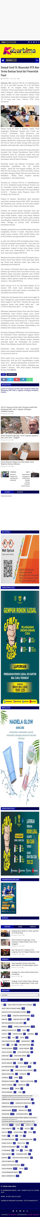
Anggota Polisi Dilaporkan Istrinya (14, 1012)
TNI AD (21, 1168)
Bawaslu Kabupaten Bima (22, 1026)
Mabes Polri (6, 1070)
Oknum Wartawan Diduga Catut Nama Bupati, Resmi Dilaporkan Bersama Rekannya (17, 463)
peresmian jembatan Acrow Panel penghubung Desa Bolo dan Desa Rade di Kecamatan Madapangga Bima (18, 1122)
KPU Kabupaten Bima (8, 1066)
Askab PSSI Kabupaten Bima (21, 1015)
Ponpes (4, 1136)
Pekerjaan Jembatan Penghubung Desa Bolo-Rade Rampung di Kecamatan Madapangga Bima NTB (17, 1096)
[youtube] (34, 42)
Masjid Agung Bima (8, 1074)
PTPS (17, 1150)
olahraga (5, 1077)
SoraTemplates (12, 1214)
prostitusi (21, 1143)
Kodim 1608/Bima (7, 1063)
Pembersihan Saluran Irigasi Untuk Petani (16, 1099)
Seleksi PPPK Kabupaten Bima (11, 1165)
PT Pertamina (6, 1150)
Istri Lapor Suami (23, 1052)
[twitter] (31, 42)
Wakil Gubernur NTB (8, 1176)
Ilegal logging (7, 1052)
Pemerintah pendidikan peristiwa (13, 1106)
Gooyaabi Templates (33, 1214)
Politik (4, 1132)
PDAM (20, 1092)
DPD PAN (4, 1037)
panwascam (21, 1085)
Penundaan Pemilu (22, 1114)
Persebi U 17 (29, 1125)
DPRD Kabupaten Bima (8, 1041)
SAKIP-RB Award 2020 (8, 1161)
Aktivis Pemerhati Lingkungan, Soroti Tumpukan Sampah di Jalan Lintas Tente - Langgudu (19, 437)
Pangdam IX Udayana (8, 1081)
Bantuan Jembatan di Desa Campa (12, 1023)
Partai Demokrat (7, 1092)
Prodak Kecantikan (26, 1139)
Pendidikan (5, 1114)
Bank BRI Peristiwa (20, 1019)
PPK (13, 1136)
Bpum (24, 1030)
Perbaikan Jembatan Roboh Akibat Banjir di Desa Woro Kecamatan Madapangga (19, 1118)
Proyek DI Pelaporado (9, 1147)
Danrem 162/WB (17, 1034)
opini (16, 1077)
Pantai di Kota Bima (26, 1081)
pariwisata (5, 1088)
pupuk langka (6, 1154)
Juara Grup (5, 1055)
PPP (21, 1136)
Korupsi (20, 1063)
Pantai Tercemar (7, 1085)
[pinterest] (36, 42)
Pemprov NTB (23, 1110)
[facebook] (29, 42)
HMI (12, 1045)
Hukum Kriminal (7, 1048)
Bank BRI (4, 1019)
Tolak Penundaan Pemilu (10, 1172)
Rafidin (4, 1157)
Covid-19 (4, 1034)
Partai (17, 1088)
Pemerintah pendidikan (23, 1103)
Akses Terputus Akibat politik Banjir (20, 1005)
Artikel (4, 1015)
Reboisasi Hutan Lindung (21, 1157)
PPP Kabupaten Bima (8, 1139)
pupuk (26, 1150)
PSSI (22, 1147)
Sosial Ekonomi (7, 1168)
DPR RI (22, 1037)
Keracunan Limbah (20, 1055)
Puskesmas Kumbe (21, 1154)
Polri (30, 1132)
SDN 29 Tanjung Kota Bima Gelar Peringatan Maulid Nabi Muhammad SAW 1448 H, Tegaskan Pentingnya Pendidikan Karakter (19, 409)
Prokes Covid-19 (7, 1143)
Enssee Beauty (26, 1041)
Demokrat (31, 1034)
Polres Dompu (18, 1132)
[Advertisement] (20, 20)
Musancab (23, 1074)
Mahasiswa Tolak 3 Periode (24, 1070)
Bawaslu (4, 1026)
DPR (13, 1037)
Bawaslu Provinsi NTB (9, 1030)
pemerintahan (11, 374)
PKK (18, 1128)
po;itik (27, 1128)
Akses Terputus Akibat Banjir (11, 1008)
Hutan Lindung (24, 1048)
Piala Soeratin (6, 1128)
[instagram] (38, 42)
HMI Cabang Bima (24, 1045)
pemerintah (5, 1103)
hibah (4, 1045)
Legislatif (23, 1066)
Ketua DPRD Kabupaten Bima (10, 1059)
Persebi (17, 1125)
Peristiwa (5, 1125)
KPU (31, 1063)
